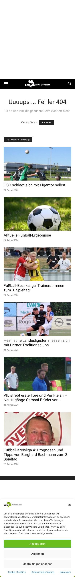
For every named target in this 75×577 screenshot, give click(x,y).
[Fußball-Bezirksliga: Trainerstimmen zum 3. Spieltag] (37, 264)
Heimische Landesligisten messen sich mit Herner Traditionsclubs (37, 342)
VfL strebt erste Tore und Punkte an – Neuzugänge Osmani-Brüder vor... (35, 397)
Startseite (46, 122)
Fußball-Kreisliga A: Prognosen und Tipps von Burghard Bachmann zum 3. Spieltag (36, 454)
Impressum (65, 572)
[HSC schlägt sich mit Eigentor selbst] (37, 164)
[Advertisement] (37, 39)
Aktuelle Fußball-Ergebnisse (27, 235)
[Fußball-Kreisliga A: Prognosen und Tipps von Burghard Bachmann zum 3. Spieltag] (37, 429)
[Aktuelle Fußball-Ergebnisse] (37, 214)
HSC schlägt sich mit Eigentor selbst (34, 185)
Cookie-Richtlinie (17, 572)
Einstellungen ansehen (37, 564)
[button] (69, 505)
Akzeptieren (37, 543)
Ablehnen (37, 553)
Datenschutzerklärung (42, 572)
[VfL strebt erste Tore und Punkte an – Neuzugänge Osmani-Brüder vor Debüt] (37, 374)
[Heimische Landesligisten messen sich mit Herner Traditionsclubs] (37, 319)
